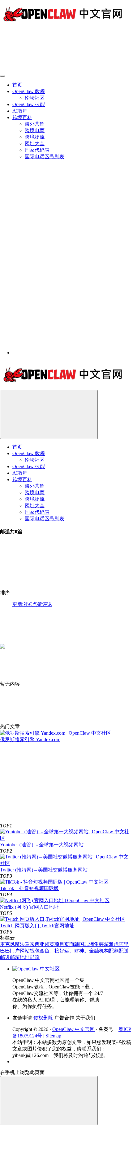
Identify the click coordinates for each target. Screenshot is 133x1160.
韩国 (79, 944)
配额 (114, 950)
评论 (47, 604)
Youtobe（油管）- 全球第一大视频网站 (42, 844)
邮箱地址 (20, 957)
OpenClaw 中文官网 (73, 1029)
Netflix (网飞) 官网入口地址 (29, 907)
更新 (17, 604)
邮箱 (35, 957)
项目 (59, 944)
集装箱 (101, 944)
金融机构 (99, 950)
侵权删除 (43, 1017)
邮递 (5, 957)
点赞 (37, 604)
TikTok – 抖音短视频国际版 (29, 888)
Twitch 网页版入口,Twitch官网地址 (37, 925)
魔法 (20, 944)
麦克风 (7, 944)
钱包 (35, 950)
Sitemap (53, 1035)
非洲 (89, 944)
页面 (69, 944)
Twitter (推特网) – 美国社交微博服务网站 (44, 869)
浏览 (27, 604)
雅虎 (114, 944)
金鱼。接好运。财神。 (64, 950)
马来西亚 (35, 944)
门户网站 (20, 950)
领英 (49, 944)
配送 (124, 950)
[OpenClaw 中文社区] (36, 968)
